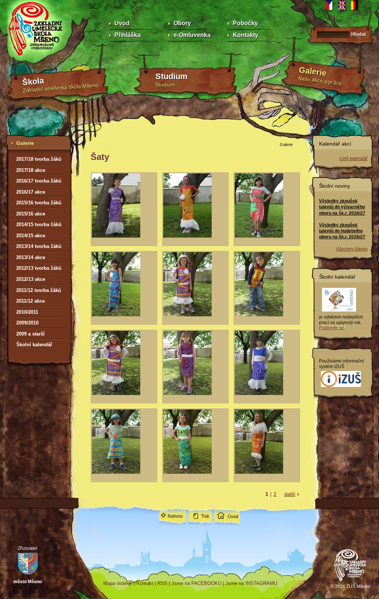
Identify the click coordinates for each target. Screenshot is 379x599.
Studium (171, 76)
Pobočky (245, 23)
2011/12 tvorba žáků (38, 290)
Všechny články (352, 249)
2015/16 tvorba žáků (38, 202)
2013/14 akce (30, 257)
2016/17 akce (30, 192)
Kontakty (245, 35)
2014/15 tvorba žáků (38, 224)
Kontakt (145, 583)
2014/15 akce (30, 235)
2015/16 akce (30, 214)
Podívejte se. (332, 327)
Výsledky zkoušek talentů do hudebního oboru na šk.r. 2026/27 (342, 230)
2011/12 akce (30, 301)
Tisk (205, 516)
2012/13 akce (30, 279)
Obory (182, 23)
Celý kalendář (353, 158)
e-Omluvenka (192, 35)
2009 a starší (30, 334)
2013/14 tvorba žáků (38, 246)
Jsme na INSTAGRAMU (251, 583)
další (289, 494)
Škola (33, 81)
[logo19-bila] (341, 387)
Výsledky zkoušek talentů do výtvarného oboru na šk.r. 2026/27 (342, 206)
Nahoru (175, 516)
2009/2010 (27, 323)
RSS (162, 583)
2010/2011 (27, 312)
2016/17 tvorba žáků (38, 181)
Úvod (122, 23)
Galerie (313, 71)
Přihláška (127, 35)
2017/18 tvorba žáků (38, 159)
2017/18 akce (30, 170)
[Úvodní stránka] (350, 582)
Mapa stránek (118, 583)
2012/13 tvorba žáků (38, 268)
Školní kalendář (34, 344)
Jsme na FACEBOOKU (196, 583)
